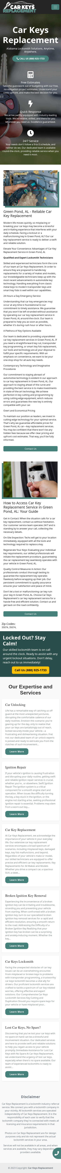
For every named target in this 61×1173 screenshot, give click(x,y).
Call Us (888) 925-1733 (30, 670)
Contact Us (30, 448)
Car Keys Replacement (40, 1167)
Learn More (17, 751)
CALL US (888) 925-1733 (32, 58)
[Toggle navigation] (55, 7)
